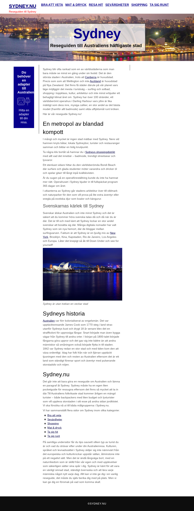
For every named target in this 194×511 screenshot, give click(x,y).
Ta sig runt (53, 435)
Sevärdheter (54, 419)
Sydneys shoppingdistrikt (100, 151)
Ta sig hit (52, 431)
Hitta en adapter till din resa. (24, 116)
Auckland (95, 81)
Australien (49, 320)
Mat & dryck (54, 427)
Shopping (53, 423)
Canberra (90, 77)
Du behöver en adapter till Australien (23, 82)
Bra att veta (54, 415)
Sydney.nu (22, 6)
